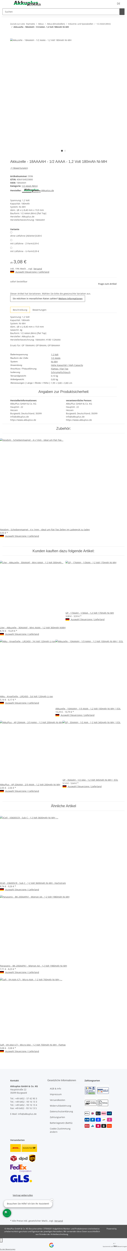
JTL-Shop (121, 1228)
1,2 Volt (54, 354)
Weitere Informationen (70, 298)
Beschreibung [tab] (20, 309)
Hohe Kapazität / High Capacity (67, 365)
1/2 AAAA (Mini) (30, 185)
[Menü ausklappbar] (6, 3)
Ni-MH (54, 361)
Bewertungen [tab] (39, 309)
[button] (6, 1213)
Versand (37, 268)
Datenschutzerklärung (61, 1111)
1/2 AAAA (55, 358)
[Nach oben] (1, 1240)
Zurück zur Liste (17, 23)
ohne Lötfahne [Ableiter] (26, 235)
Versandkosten (57, 1100)
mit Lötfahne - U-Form (24, 251)
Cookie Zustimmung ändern (60, 1130)
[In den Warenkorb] (12, 36)
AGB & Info (55, 1088)
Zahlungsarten (57, 1117)
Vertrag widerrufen (23, 1195)
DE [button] (119, 3)
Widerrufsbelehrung (60, 1105)
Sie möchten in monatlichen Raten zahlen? (48, 298)
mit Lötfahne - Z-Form (24, 243)
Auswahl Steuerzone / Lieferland (32, 271)
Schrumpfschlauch (60, 372)
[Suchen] (122, 11)
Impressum (56, 1094)
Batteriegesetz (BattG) (61, 1122)
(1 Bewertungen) (19, 168)
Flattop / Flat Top (59, 368)
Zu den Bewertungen (7, 1249)
